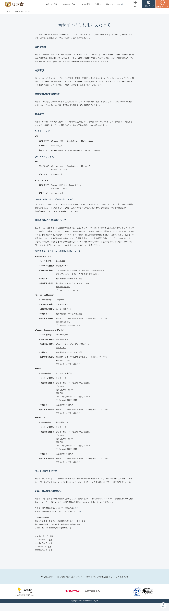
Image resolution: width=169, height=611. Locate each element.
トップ (8, 11)
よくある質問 (85, 4)
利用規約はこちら (63, 286)
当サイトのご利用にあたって (99, 576)
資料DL (98, 4)
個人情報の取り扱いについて (70, 576)
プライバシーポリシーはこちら (68, 290)
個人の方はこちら (113, 4)
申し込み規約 (47, 576)
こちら (75, 508)
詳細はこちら (61, 347)
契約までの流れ (52, 4)
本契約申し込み (69, 4)
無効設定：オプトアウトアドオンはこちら (72, 283)
